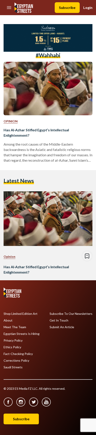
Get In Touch (59, 320)
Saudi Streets (13, 367)
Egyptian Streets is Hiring (22, 334)
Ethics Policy (12, 347)
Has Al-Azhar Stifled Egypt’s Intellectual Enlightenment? (36, 132)
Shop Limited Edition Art (21, 313)
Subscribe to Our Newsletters (71, 313)
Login (87, 7)
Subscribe (67, 7)
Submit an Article (62, 327)
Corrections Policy (16, 360)
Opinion (11, 121)
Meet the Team (15, 327)
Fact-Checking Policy (18, 354)
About (8, 320)
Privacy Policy (13, 340)
